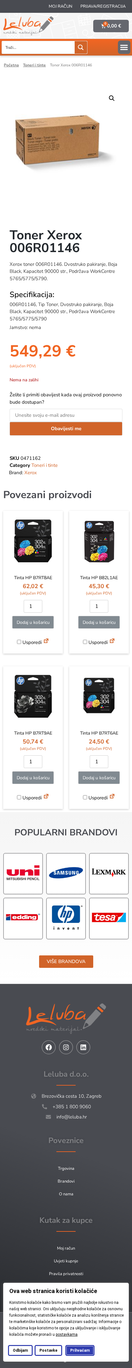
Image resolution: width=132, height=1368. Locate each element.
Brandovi (66, 1181)
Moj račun (60, 6)
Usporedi (31, 642)
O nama (66, 1194)
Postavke (48, 1350)
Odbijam (20, 1350)
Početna (11, 65)
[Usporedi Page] (46, 642)
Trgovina (66, 1168)
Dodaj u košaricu (33, 622)
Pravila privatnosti (66, 1274)
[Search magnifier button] (81, 47)
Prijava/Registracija (103, 6)
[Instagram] (66, 1047)
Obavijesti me (66, 428)
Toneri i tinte (34, 65)
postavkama (67, 1334)
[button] (124, 47)
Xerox (30, 472)
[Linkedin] (83, 1047)
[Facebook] (49, 1047)
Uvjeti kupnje (66, 1261)
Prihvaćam (80, 1350)
